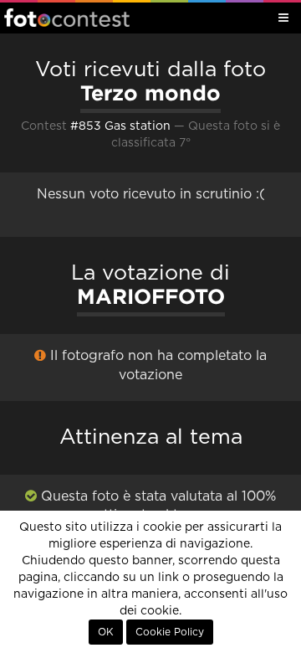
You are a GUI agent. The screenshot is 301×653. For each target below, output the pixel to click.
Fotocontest (67, 17)
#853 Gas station (120, 126)
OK (106, 632)
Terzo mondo (150, 93)
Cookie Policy (169, 632)
